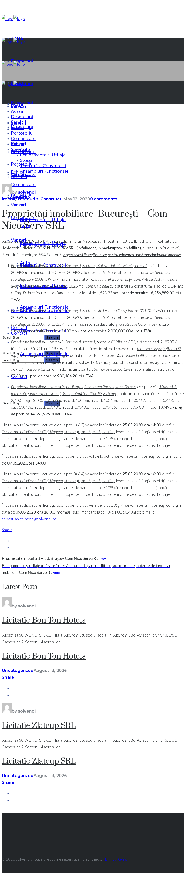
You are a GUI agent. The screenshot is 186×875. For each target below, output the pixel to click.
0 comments (103, 199)
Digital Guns (116, 859)
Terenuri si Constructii (40, 199)
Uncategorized (18, 670)
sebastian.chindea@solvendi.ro (29, 518)
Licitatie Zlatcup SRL (39, 726)
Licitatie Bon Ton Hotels (44, 620)
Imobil (8, 199)
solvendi (27, 192)
